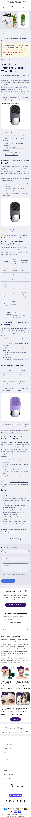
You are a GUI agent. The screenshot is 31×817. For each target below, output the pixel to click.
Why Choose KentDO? (11, 155)
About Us (6, 770)
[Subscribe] (25, 629)
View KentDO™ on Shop (15, 605)
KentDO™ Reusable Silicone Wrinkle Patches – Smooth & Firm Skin (7, 708)
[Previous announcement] (3, 2)
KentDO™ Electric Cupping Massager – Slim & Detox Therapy (7, 683)
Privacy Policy (7, 778)
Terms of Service (8, 774)
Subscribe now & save (10, 52)
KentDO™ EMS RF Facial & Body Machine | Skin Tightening (22, 708)
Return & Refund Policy (9, 752)
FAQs (6, 157)
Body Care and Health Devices (19, 482)
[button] (3, 7)
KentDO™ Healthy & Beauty (13, 814)
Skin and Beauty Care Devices (20, 484)
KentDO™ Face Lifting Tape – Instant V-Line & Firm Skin (22, 683)
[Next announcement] (28, 2)
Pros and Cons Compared (12, 152)
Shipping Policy (7, 748)
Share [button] (4, 34)
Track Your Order (8, 744)
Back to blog (16, 539)
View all (15, 719)
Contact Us (6, 760)
